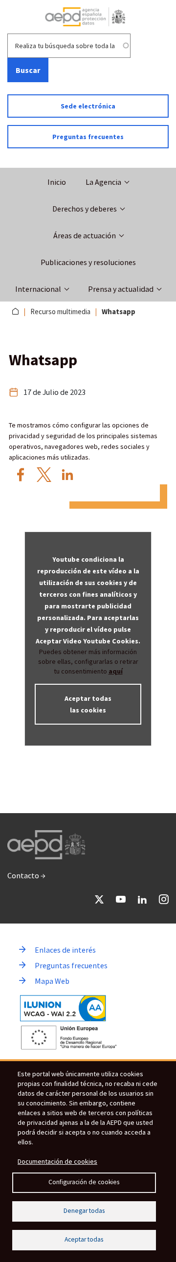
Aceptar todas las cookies (88, 704)
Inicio (56, 182)
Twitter (99, 899)
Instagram (164, 899)
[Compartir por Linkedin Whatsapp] (67, 474)
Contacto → (26, 875)
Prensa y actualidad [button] (121, 289)
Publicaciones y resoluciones (88, 262)
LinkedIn (142, 899)
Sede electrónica (88, 106)
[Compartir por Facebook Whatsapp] (20, 474)
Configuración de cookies (83, 1182)
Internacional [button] (38, 289)
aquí (116, 671)
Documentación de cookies (57, 1161)
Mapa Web (52, 981)
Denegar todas (84, 1211)
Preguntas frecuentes (88, 136)
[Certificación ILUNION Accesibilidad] (63, 1008)
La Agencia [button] (103, 182)
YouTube (121, 899)
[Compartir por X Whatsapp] (44, 474)
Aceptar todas (84, 1239)
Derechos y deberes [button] (84, 208)
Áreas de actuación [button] (84, 235)
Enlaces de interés (65, 950)
